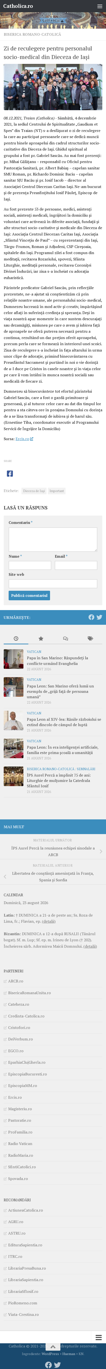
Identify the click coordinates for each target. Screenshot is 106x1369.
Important (57, 491)
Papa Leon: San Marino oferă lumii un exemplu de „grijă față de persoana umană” (60, 691)
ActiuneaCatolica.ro (25, 1210)
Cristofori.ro (19, 1027)
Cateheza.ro (18, 1004)
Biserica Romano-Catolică (32, 34)
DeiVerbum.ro (20, 1039)
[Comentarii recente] (65, 639)
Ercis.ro (22, 438)
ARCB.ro (15, 981)
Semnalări (86, 769)
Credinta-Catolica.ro (26, 1016)
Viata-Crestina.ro (23, 1314)
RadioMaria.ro (20, 1155)
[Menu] (100, 6)
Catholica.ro (18, 6)
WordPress (50, 1353)
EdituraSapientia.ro (25, 1245)
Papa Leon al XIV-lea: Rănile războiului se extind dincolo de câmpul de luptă (64, 722)
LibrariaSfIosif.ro (23, 1291)
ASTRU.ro (16, 1233)
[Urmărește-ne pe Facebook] (91, 617)
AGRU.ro (15, 1221)
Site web (16, 574)
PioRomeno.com (22, 1303)
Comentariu (21, 522)
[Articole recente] (16, 639)
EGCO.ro (15, 1050)
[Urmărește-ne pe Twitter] (99, 617)
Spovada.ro (18, 1178)
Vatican (34, 652)
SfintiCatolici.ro (22, 1166)
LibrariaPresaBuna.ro (27, 1268)
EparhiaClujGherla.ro (26, 1062)
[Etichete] (90, 639)
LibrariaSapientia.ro (25, 1279)
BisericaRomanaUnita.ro (29, 992)
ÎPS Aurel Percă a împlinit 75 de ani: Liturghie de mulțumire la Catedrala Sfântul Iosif (59, 780)
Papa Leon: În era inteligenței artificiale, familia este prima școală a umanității (62, 749)
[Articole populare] (40, 639)
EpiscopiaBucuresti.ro (27, 1074)
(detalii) (48, 921)
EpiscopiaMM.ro (22, 1085)
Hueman (68, 1353)
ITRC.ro (15, 1256)
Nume (15, 556)
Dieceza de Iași (34, 491)
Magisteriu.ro (20, 1108)
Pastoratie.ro (19, 1120)
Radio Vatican (20, 1143)
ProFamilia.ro (20, 1132)
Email (61, 556)
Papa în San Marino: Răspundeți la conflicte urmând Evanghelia (57, 660)
